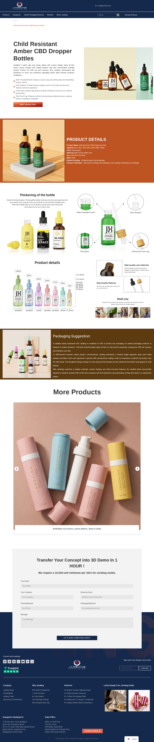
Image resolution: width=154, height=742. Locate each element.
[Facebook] (4, 661)
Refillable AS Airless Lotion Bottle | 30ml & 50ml (77, 529)
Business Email (86, 592)
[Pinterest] (14, 661)
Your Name (25, 581)
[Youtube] (23, 661)
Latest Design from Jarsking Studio (119, 685)
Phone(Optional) (27, 603)
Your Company (26, 592)
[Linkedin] (9, 661)
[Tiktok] (27, 661)
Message (24, 614)
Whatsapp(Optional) (88, 603)
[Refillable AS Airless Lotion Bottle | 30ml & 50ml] (77, 466)
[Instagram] (18, 661)
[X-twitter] (32, 661)
